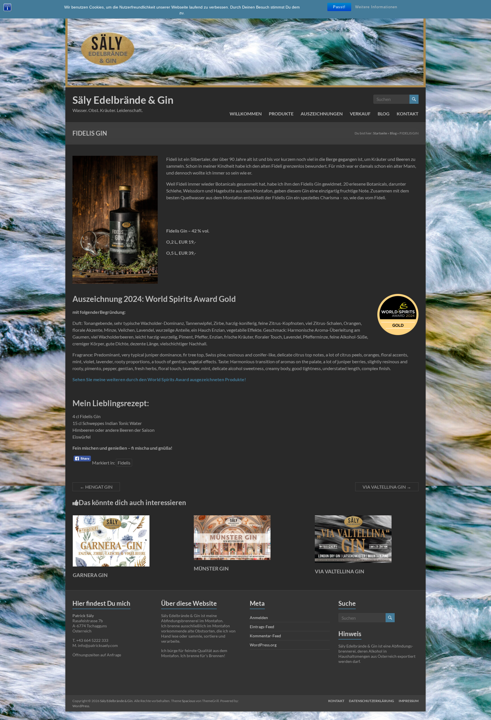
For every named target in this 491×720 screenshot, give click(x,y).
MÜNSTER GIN (211, 568)
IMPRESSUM (409, 701)
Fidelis (124, 462)
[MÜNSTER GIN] (232, 518)
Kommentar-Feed (265, 635)
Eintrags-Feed (262, 626)
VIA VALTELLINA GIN (387, 486)
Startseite (380, 133)
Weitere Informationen (376, 7)
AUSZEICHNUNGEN (322, 113)
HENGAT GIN (96, 486)
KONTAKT (408, 113)
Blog (393, 133)
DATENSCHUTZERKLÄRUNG (371, 701)
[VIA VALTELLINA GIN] (353, 518)
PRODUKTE (281, 113)
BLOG (384, 113)
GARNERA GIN (90, 575)
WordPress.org (263, 644)
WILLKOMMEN (246, 113)
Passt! (339, 7)
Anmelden (259, 617)
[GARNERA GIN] (111, 518)
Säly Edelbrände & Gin (122, 100)
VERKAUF (360, 113)
